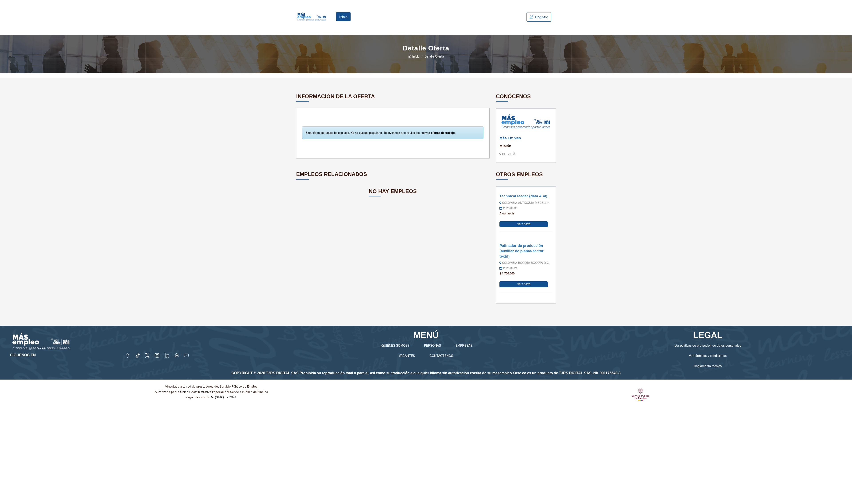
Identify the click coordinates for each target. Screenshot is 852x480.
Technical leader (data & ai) (523, 196)
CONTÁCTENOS (441, 355)
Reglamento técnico (708, 366)
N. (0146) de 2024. (224, 397)
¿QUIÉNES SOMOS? (394, 345)
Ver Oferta (523, 224)
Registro (541, 16)
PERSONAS (432, 345)
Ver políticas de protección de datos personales (707, 345)
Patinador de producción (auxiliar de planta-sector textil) (521, 251)
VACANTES (407, 355)
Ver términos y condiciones (708, 355)
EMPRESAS (464, 345)
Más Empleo (510, 138)
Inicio (343, 16)
